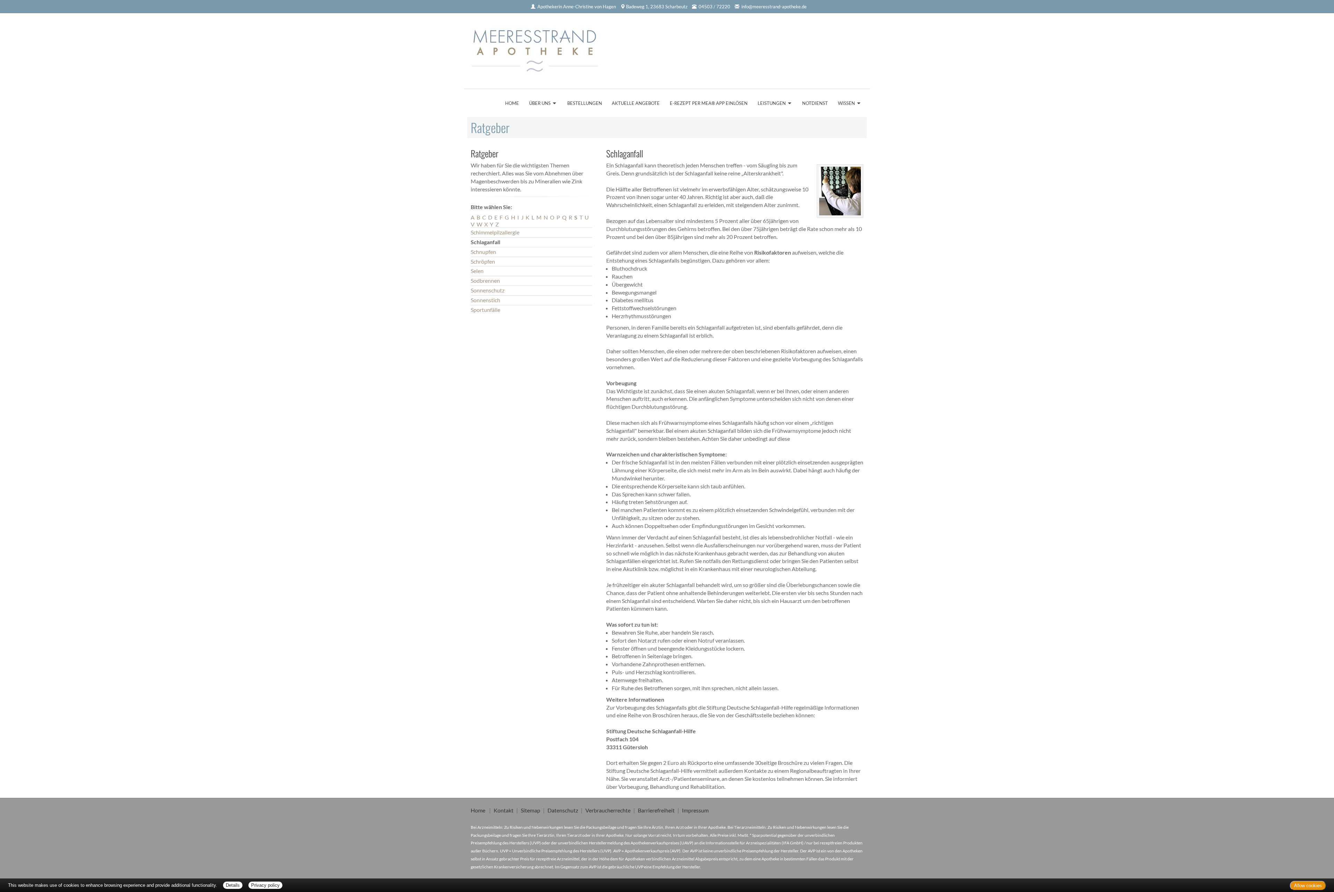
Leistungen (772, 103)
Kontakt (503, 810)
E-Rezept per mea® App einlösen (709, 103)
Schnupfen (483, 251)
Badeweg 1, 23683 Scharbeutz (656, 6)
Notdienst (815, 103)
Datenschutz (562, 810)
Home (512, 103)
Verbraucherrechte (608, 810)
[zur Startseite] (538, 48)
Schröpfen (483, 261)
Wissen (846, 103)
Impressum (695, 810)
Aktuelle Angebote (636, 103)
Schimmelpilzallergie (495, 232)
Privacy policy (265, 885)
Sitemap (530, 810)
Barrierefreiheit (656, 810)
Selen (477, 270)
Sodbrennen (485, 280)
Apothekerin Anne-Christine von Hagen (576, 6)
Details (233, 885)
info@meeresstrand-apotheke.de (774, 6)
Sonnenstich (485, 300)
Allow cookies (1308, 885)
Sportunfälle (485, 309)
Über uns (540, 103)
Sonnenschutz (487, 290)
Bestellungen (584, 103)
